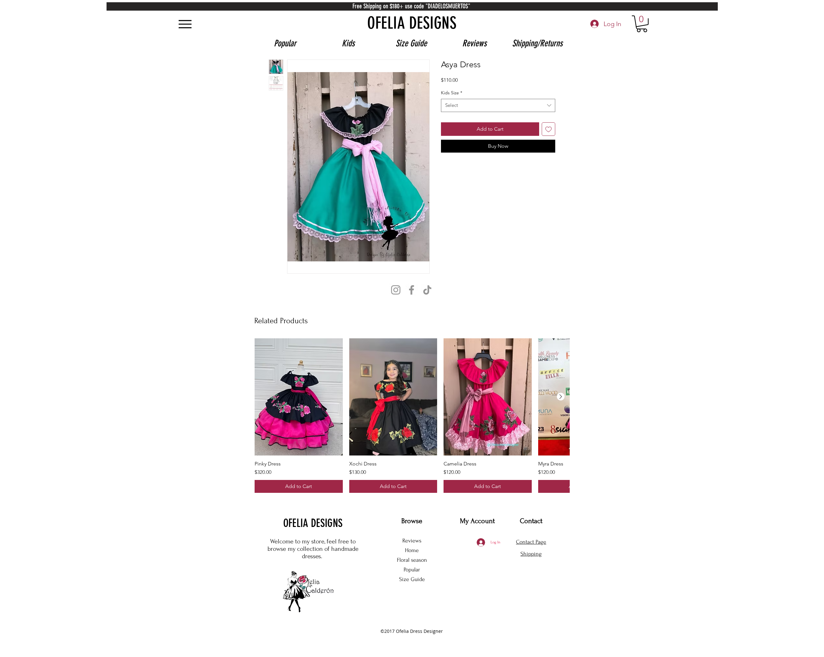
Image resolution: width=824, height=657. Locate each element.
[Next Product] (561, 396)
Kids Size (451, 103)
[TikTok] (427, 290)
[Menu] (185, 24)
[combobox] (498, 115)
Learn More (537, 90)
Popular (412, 570)
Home (412, 550)
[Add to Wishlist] (548, 139)
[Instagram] (395, 290)
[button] (642, 23)
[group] (412, 415)
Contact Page (531, 542)
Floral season (412, 560)
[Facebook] (411, 290)
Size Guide (412, 579)
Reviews (411, 541)
